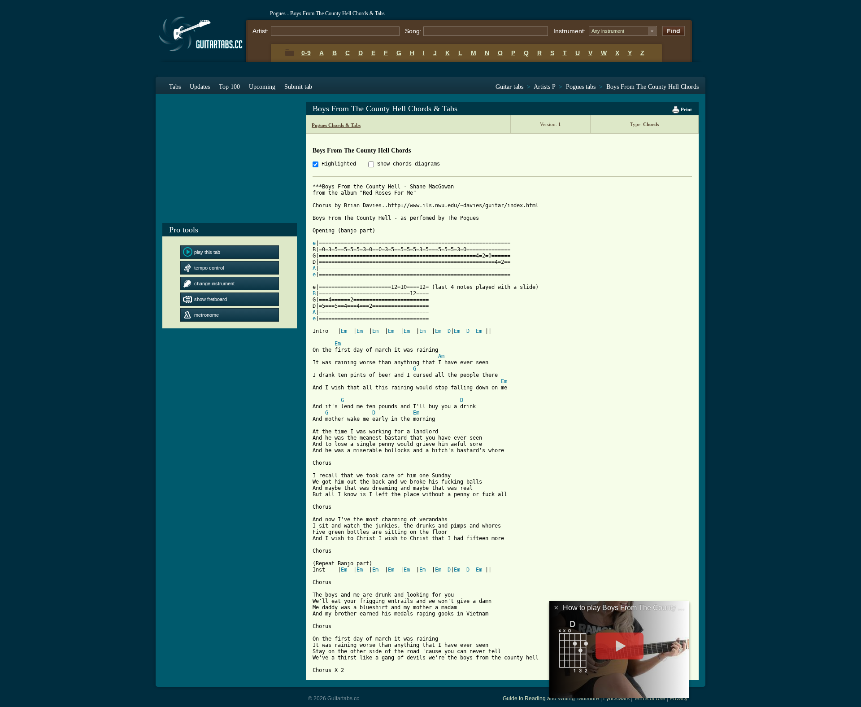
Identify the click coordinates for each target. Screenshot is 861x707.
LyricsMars (616, 698)
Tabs (175, 86)
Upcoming (262, 86)
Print (685, 109)
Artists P (544, 86)
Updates (200, 86)
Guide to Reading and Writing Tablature (551, 698)
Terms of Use (649, 698)
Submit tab (298, 86)
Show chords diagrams (408, 164)
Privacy (678, 698)
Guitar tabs (509, 86)
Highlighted (339, 164)
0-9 (306, 53)
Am (441, 356)
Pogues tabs (581, 86)
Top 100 (229, 86)
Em (344, 331)
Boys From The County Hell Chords (652, 86)
